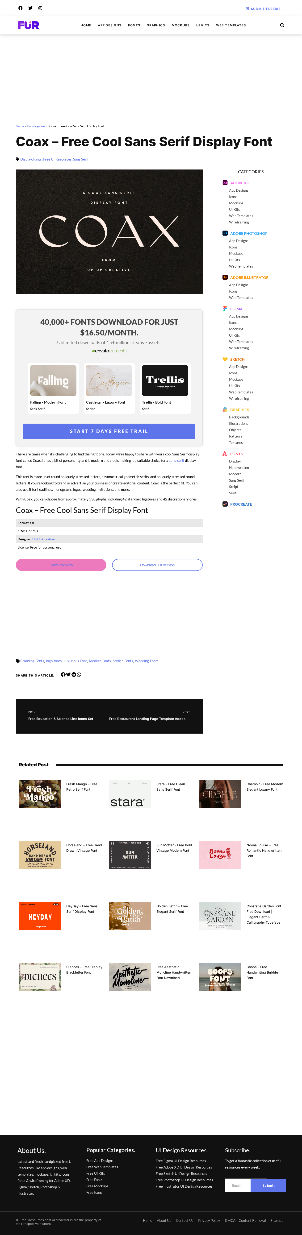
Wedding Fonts (147, 661)
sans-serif (176, 460)
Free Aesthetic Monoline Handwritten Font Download (173, 972)
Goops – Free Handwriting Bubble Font (262, 972)
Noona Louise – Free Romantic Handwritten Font (264, 850)
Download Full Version (157, 565)
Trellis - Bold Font (156, 402)
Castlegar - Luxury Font (105, 402)
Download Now (61, 565)
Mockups (181, 25)
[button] (63, 674)
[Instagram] (40, 8)
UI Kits (203, 25)
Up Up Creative (43, 539)
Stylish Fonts (123, 661)
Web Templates (231, 25)
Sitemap (277, 1220)
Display (26, 159)
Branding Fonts (32, 661)
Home (86, 25)
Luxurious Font (75, 661)
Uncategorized (36, 126)
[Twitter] (30, 8)
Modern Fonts (100, 661)
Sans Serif (80, 159)
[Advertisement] (151, 80)
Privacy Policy (209, 1220)
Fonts (134, 25)
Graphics (156, 25)
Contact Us (184, 1220)
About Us (164, 1220)
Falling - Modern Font (48, 402)
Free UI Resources (57, 159)
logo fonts (54, 661)
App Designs (109, 25)
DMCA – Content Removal (245, 1220)
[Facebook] (20, 8)
